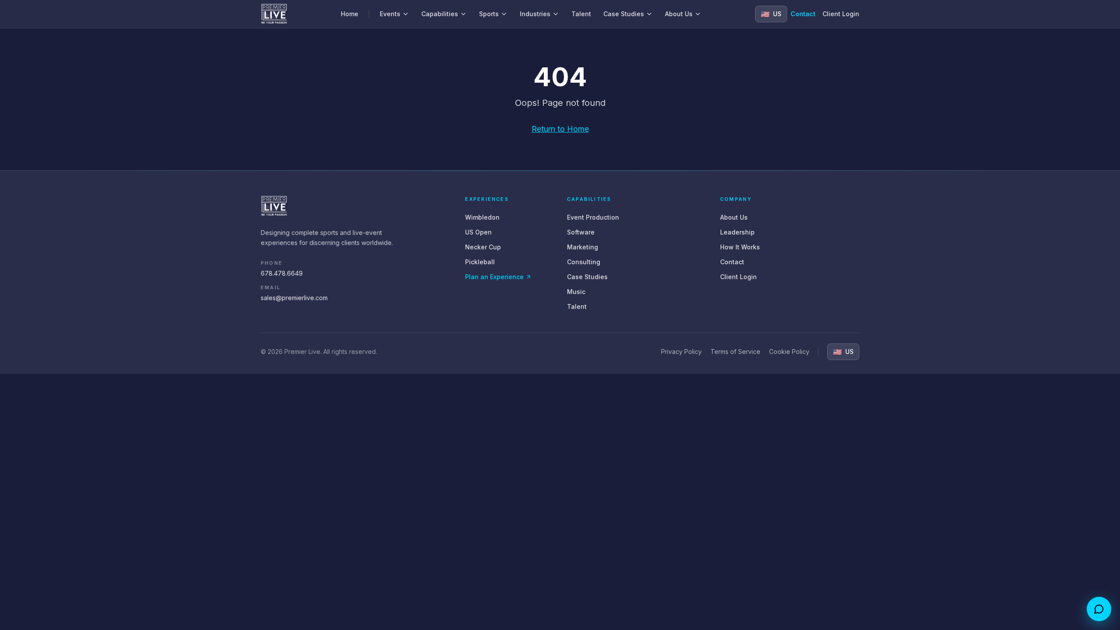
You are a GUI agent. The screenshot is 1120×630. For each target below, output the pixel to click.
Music (576, 291)
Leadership (737, 232)
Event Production (593, 217)
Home (349, 14)
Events (390, 14)
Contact (803, 14)
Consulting (583, 262)
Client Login (840, 14)
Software (581, 232)
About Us (679, 14)
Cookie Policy (789, 351)
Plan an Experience (494, 276)
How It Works (740, 247)
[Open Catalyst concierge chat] (1099, 609)
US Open (478, 232)
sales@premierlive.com (294, 297)
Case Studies (623, 14)
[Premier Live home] (274, 14)
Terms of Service (735, 351)
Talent (581, 14)
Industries (535, 14)
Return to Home (560, 128)
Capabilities (439, 14)
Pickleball (480, 262)
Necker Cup (483, 247)
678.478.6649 (282, 273)
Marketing (582, 247)
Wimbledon (482, 217)
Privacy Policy (681, 351)
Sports (489, 14)
